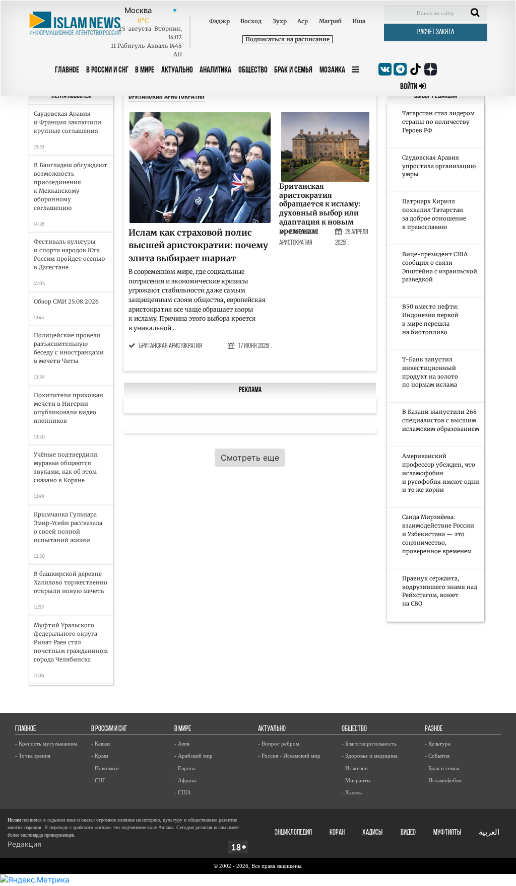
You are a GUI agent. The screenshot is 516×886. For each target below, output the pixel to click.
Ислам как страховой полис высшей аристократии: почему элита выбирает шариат (198, 245)
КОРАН (337, 833)
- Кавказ (100, 744)
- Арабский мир (193, 756)
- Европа (185, 768)
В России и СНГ (107, 70)
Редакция (24, 844)
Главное (67, 70)
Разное (433, 729)
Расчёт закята (435, 32)
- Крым (99, 756)
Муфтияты (447, 833)
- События (437, 756)
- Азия (181, 744)
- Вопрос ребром (278, 744)
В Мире (144, 70)
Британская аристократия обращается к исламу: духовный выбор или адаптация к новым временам (319, 209)
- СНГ (98, 780)
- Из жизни (355, 768)
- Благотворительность (369, 744)
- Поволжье (105, 768)
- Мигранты (356, 780)
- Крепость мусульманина (46, 744)
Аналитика (215, 70)
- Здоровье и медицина (370, 756)
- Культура (437, 744)
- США (182, 792)
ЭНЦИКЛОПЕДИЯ (293, 833)
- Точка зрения (32, 756)
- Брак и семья (442, 768)
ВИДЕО (408, 833)
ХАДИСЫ (372, 833)
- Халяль (352, 792)
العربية (489, 833)
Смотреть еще (250, 458)
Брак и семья (293, 70)
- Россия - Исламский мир (289, 756)
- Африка (185, 780)
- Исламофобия (443, 780)
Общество (253, 70)
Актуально (177, 70)
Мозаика (332, 70)
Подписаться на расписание (287, 39)
